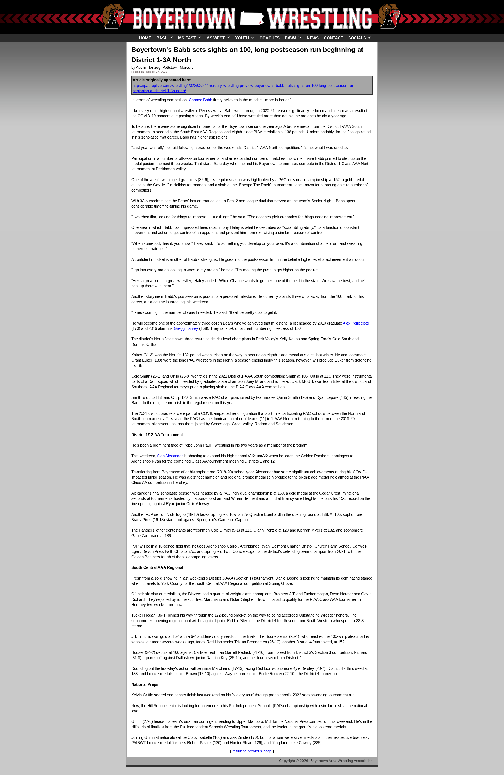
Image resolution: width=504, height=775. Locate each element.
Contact (333, 38)
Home (145, 38)
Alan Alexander (170, 456)
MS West (216, 38)
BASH (162, 38)
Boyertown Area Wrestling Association (341, 760)
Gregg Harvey (186, 328)
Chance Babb (200, 100)
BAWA (291, 38)
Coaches (270, 38)
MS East (187, 38)
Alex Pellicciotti (356, 323)
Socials (357, 38)
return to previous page (252, 751)
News (313, 38)
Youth (242, 38)
